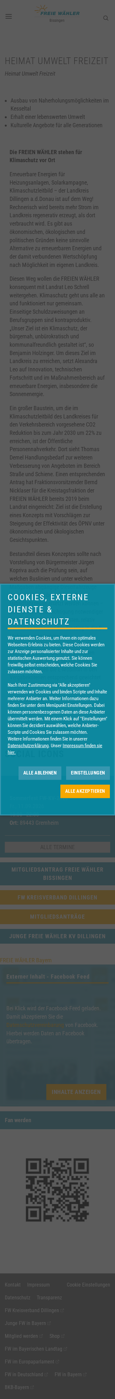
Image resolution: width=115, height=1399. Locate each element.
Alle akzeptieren (85, 791)
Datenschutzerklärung (28, 745)
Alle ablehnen (40, 773)
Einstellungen (88, 773)
